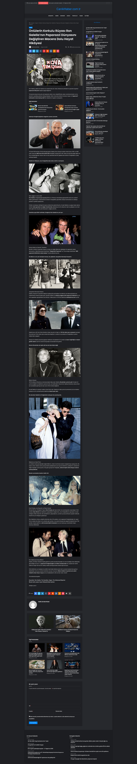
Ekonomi (62, 15)
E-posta (31, 711)
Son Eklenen (97, 22)
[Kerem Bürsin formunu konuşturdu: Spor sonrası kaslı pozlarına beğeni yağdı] (60, 107)
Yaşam (81, 15)
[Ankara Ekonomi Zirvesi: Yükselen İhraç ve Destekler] (90, 104)
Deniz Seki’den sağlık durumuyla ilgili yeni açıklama (54, 670)
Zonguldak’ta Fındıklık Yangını (94, 31)
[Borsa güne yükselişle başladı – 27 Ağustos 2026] (90, 37)
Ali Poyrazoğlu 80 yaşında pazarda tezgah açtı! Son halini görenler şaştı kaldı (35, 655)
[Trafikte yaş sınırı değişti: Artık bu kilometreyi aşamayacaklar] (90, 139)
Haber (56, 15)
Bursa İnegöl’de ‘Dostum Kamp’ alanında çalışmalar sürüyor (36, 671)
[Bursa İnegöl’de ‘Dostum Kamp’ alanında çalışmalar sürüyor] (37, 664)
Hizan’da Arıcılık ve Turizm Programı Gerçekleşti (100, 77)
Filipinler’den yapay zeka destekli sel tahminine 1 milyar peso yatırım (95, 126)
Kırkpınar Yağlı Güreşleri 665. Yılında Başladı (101, 115)
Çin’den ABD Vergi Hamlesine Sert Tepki (96, 27)
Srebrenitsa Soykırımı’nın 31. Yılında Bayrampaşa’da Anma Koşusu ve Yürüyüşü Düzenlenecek (69, 3)
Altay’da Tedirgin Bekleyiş (93, 59)
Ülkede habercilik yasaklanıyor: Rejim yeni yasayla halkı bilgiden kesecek (97, 88)
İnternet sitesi (59, 711)
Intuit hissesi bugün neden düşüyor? (95, 93)
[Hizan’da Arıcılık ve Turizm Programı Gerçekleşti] (90, 77)
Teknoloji (74, 15)
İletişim (87, 15)
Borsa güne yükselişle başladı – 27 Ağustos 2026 (100, 37)
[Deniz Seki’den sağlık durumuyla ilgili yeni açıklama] (55, 664)
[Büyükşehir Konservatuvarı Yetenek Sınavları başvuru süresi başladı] (55, 647)
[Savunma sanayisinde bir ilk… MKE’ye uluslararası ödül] (72, 647)
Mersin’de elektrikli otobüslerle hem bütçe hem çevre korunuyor (45, 107)
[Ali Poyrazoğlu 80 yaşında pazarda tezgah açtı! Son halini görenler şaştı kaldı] (37, 647)
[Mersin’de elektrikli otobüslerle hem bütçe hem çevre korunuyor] (33, 107)
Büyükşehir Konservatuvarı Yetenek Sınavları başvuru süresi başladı (54, 655)
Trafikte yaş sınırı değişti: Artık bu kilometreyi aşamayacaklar (99, 140)
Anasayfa (50, 15)
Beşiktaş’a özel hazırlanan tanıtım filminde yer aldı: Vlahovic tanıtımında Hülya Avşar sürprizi (72, 672)
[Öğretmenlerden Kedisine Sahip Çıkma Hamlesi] (90, 65)
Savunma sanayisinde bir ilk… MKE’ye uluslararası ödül (72, 654)
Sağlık (68, 15)
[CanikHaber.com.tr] (68, 9)
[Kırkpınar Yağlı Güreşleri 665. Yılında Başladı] (90, 116)
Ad (30, 705)
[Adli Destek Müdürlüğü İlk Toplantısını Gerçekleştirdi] (90, 54)
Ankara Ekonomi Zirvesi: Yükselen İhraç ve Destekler (101, 103)
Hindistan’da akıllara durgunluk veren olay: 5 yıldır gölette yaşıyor (96, 70)
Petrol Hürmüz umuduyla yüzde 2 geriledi (101, 132)
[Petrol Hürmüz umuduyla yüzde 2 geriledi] (90, 133)
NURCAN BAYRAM (35, 47)
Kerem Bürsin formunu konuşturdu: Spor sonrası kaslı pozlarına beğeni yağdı (72, 107)
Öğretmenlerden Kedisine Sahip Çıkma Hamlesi (100, 64)
